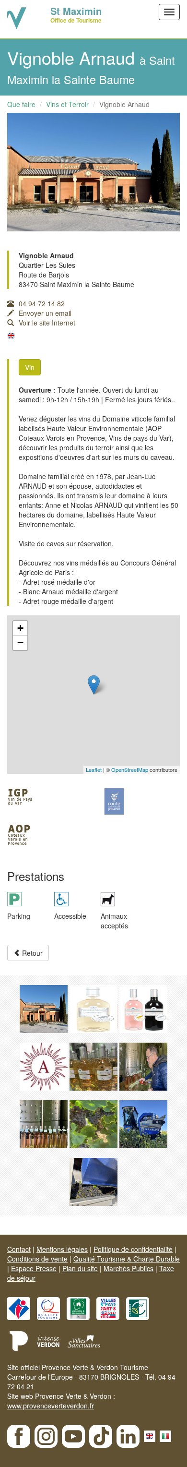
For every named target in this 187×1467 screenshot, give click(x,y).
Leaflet (94, 769)
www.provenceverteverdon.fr (50, 1405)
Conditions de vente (37, 1258)
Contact (19, 1249)
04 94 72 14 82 (42, 303)
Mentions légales (62, 1249)
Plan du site (80, 1268)
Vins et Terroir (67, 104)
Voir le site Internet (47, 322)
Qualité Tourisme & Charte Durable (126, 1258)
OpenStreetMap (129, 769)
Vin (30, 367)
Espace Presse (34, 1268)
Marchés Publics (128, 1268)
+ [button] (20, 628)
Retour (31, 953)
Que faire (21, 104)
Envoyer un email (45, 313)
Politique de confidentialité (133, 1249)
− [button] (20, 643)
